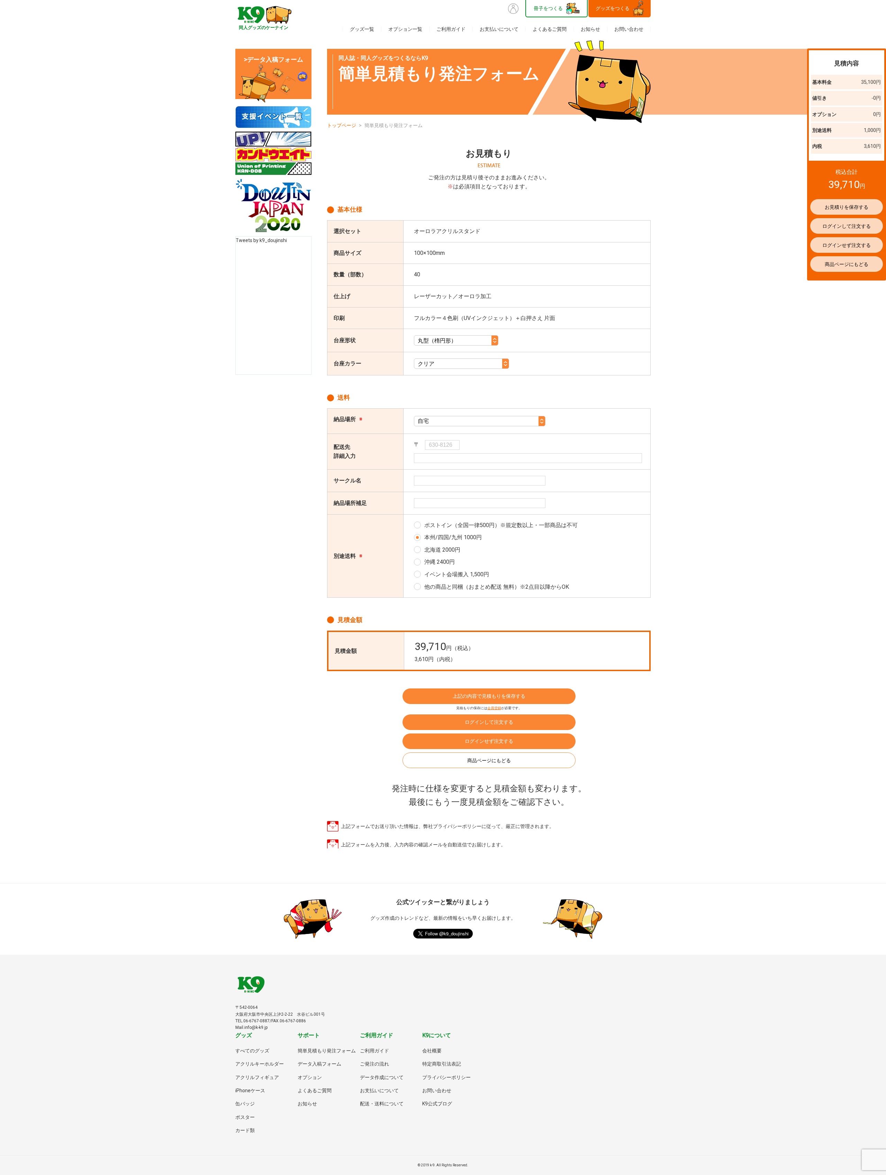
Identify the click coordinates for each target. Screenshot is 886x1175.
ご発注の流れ (374, 1064)
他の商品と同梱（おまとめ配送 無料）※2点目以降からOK (496, 587)
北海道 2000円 (442, 549)
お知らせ (590, 29)
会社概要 (432, 1050)
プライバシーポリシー (446, 1077)
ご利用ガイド (450, 29)
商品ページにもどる (489, 760)
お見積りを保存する (846, 207)
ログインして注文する (489, 722)
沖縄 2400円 (439, 562)
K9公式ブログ (437, 1103)
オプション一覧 (405, 29)
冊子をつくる (548, 8)
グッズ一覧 (362, 29)
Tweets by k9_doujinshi (261, 240)
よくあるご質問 (550, 29)
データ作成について (382, 1077)
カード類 (245, 1130)
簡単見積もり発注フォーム (327, 1050)
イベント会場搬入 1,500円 (456, 574)
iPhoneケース (250, 1090)
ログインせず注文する (489, 741)
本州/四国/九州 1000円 (453, 537)
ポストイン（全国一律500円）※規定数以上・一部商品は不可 (501, 525)
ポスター (245, 1117)
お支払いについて (499, 29)
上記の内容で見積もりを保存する (489, 696)
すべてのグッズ (252, 1050)
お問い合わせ (628, 29)
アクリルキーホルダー (259, 1064)
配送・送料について (382, 1103)
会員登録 (494, 708)
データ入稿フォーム (319, 1064)
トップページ (341, 125)
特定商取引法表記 (441, 1064)
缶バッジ (245, 1103)
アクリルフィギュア (257, 1077)
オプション (310, 1077)
